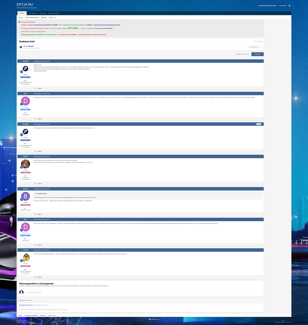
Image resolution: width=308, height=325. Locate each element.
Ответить (257, 54)
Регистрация (283, 5)
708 (26, 113)
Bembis (25, 189)
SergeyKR (25, 61)
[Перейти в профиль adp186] (25, 257)
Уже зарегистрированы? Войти (267, 5)
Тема (23, 322)
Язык (18, 322)
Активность (33, 13)
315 (26, 176)
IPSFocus (26, 320)
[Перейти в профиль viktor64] (25, 164)
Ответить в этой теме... (35, 292)
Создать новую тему (242, 54)
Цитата (40, 88)
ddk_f (25, 93)
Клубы (44, 13)
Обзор (22, 13)
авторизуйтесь (74, 286)
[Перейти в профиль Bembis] (25, 196)
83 (26, 269)
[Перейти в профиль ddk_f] (25, 101)
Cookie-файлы (30, 322)
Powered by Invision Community (283, 322)
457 (26, 80)
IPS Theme (19, 320)
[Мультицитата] (35, 88)
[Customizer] (289, 5)
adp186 (25, 250)
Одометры (37, 48)
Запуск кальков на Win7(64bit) (104, 28)
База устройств (54, 13)
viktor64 (25, 156)
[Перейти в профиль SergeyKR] (21, 47)
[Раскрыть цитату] (36, 193)
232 (26, 208)
